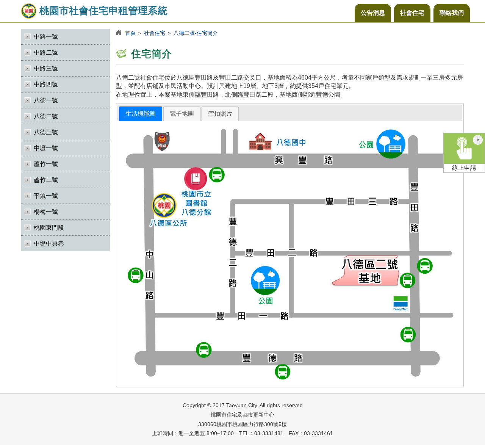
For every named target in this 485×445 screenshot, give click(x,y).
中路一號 (46, 36)
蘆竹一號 (46, 164)
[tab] (140, 114)
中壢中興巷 (49, 243)
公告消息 (373, 12)
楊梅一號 (46, 211)
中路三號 (46, 68)
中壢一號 (46, 148)
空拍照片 (220, 113)
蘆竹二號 (46, 180)
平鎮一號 (46, 196)
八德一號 (46, 100)
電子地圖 (182, 113)
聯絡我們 (452, 12)
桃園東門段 (49, 227)
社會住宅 (412, 12)
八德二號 (46, 116)
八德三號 (46, 132)
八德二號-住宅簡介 (196, 33)
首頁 (130, 33)
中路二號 (46, 52)
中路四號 (46, 84)
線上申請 (464, 168)
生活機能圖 (140, 113)
